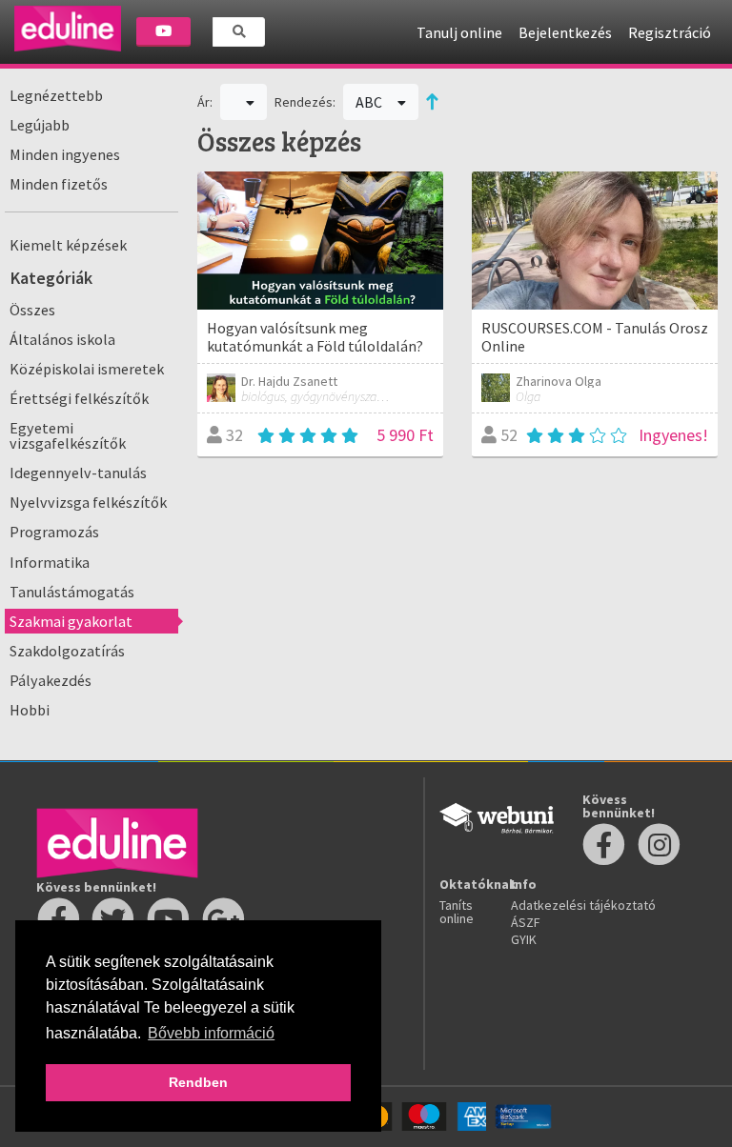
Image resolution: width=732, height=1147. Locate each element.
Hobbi (30, 709)
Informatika (50, 562)
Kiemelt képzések (68, 244)
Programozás (54, 531)
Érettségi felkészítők (79, 398)
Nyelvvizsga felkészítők (88, 502)
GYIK (524, 939)
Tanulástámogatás (72, 591)
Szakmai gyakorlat (71, 621)
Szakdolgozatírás (67, 650)
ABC (370, 101)
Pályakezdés (51, 680)
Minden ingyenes (65, 154)
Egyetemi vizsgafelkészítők (68, 435)
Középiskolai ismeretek (87, 368)
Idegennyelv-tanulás (78, 472)
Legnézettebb (56, 95)
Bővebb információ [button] (211, 1033)
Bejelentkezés (565, 32)
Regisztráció (669, 32)
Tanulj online (459, 32)
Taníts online (456, 911)
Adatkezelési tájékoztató (583, 905)
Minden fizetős (59, 183)
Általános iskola (62, 339)
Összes (32, 309)
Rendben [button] (198, 1082)
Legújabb (40, 124)
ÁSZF (525, 922)
